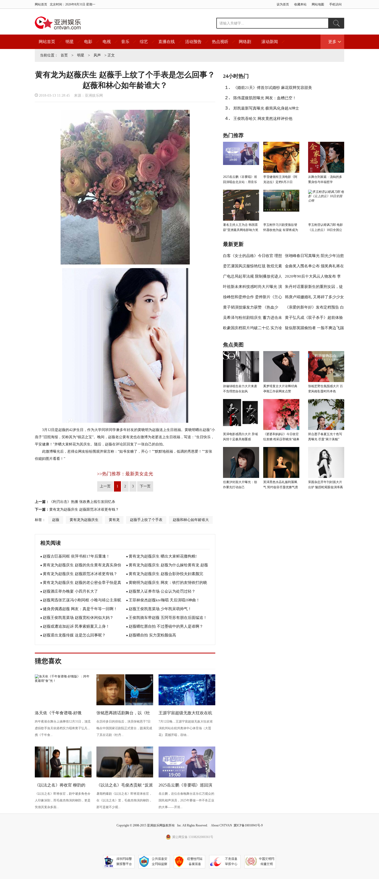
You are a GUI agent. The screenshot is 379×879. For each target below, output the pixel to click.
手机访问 (335, 4)
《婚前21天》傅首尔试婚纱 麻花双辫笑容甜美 (272, 88)
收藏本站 (300, 4)
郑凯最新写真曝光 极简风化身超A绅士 (266, 108)
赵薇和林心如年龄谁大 (191, 520)
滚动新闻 (269, 41)
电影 (88, 41)
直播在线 (166, 41)
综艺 (144, 41)
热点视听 (220, 41)
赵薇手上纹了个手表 (146, 520)
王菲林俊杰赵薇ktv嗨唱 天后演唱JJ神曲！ (164, 600)
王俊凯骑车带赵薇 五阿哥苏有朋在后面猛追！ (168, 618)
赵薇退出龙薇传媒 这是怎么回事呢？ (74, 635)
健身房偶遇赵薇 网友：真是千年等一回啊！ (80, 609)
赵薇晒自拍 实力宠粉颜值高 (152, 635)
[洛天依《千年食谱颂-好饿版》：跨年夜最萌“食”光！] (63, 681)
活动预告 (193, 41)
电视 (107, 41)
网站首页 (41, 4)
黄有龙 (114, 520)
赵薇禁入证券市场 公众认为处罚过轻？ (162, 591)
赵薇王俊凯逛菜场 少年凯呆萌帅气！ (160, 609)
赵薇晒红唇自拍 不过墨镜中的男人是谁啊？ (166, 626)
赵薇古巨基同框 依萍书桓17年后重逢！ (76, 556)
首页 (64, 55)
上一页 (105, 486)
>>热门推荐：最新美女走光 (125, 473)
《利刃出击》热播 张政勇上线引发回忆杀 (82, 502)
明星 (69, 41)
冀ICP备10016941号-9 (248, 825)
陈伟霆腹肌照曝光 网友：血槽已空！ (264, 98)
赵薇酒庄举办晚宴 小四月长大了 (70, 591)
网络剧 (245, 41)
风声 (97, 55)
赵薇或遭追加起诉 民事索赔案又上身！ (76, 626)
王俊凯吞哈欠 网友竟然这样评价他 (262, 119)
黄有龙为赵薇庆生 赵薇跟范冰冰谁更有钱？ (84, 509)
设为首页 (283, 4)
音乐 (125, 41)
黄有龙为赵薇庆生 (84, 520)
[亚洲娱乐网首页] (58, 22)
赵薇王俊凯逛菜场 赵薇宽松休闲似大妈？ (78, 618)
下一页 (145, 486)
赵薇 (55, 520)
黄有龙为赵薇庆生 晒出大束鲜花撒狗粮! (163, 556)
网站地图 (318, 4)
